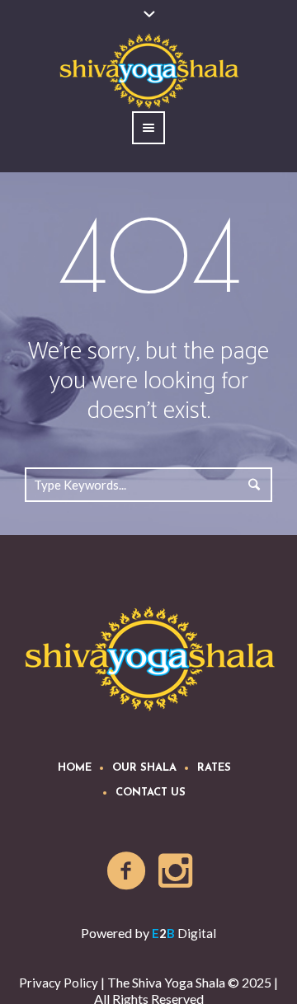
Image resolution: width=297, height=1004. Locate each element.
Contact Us (151, 792)
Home (75, 767)
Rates (214, 767)
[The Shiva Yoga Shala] (149, 657)
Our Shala (144, 767)
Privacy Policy (58, 982)
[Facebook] (127, 871)
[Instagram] (176, 871)
